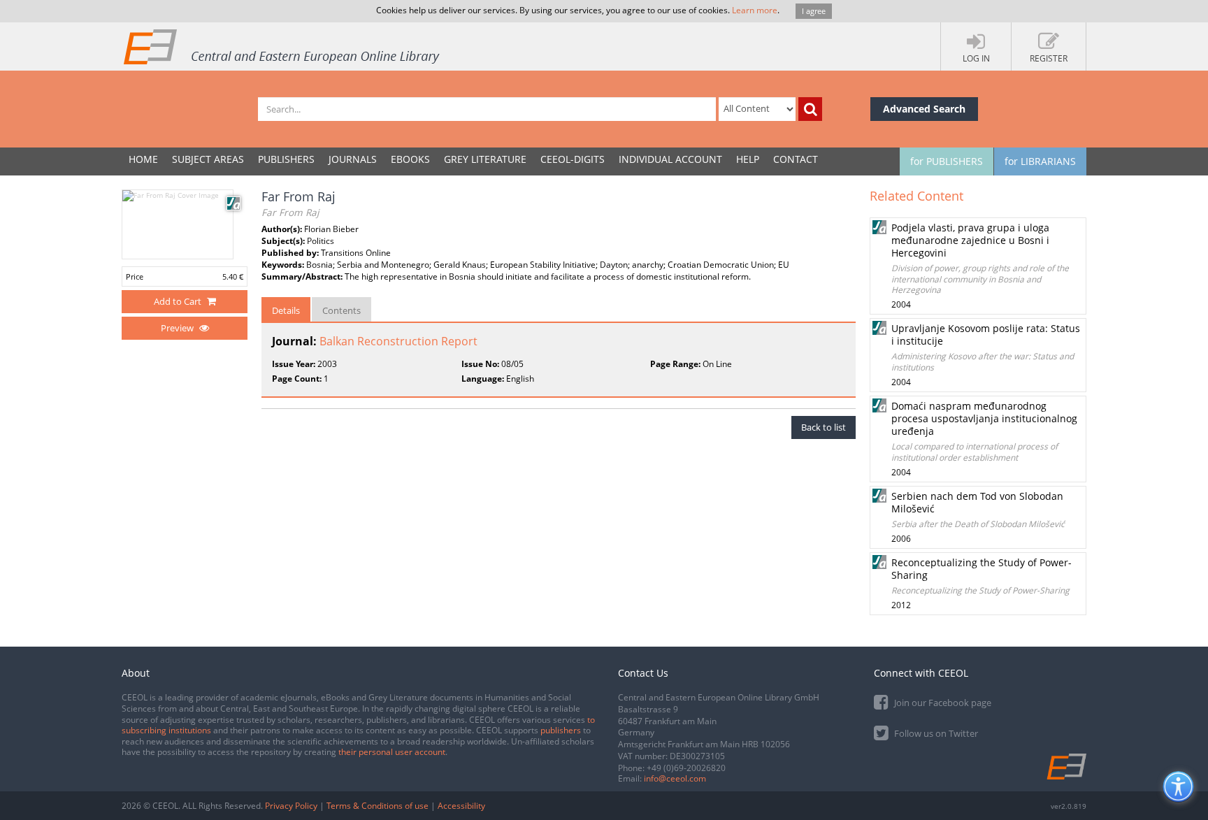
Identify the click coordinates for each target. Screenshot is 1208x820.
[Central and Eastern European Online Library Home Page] (282, 46)
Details (286, 310)
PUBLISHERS (286, 159)
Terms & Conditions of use (377, 806)
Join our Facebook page (941, 702)
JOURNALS (353, 159)
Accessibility (461, 806)
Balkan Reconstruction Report (398, 341)
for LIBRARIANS (1040, 161)
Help (747, 159)
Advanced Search (924, 108)
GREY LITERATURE (485, 159)
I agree (814, 11)
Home (143, 159)
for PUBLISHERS (946, 161)
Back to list (823, 427)
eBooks (410, 159)
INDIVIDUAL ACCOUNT (670, 159)
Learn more (754, 10)
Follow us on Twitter (935, 733)
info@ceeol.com (675, 778)
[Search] (810, 109)
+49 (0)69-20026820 (686, 768)
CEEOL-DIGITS (572, 159)
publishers (560, 730)
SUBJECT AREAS (208, 159)
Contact (795, 159)
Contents (341, 310)
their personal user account (391, 752)
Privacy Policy (291, 806)
